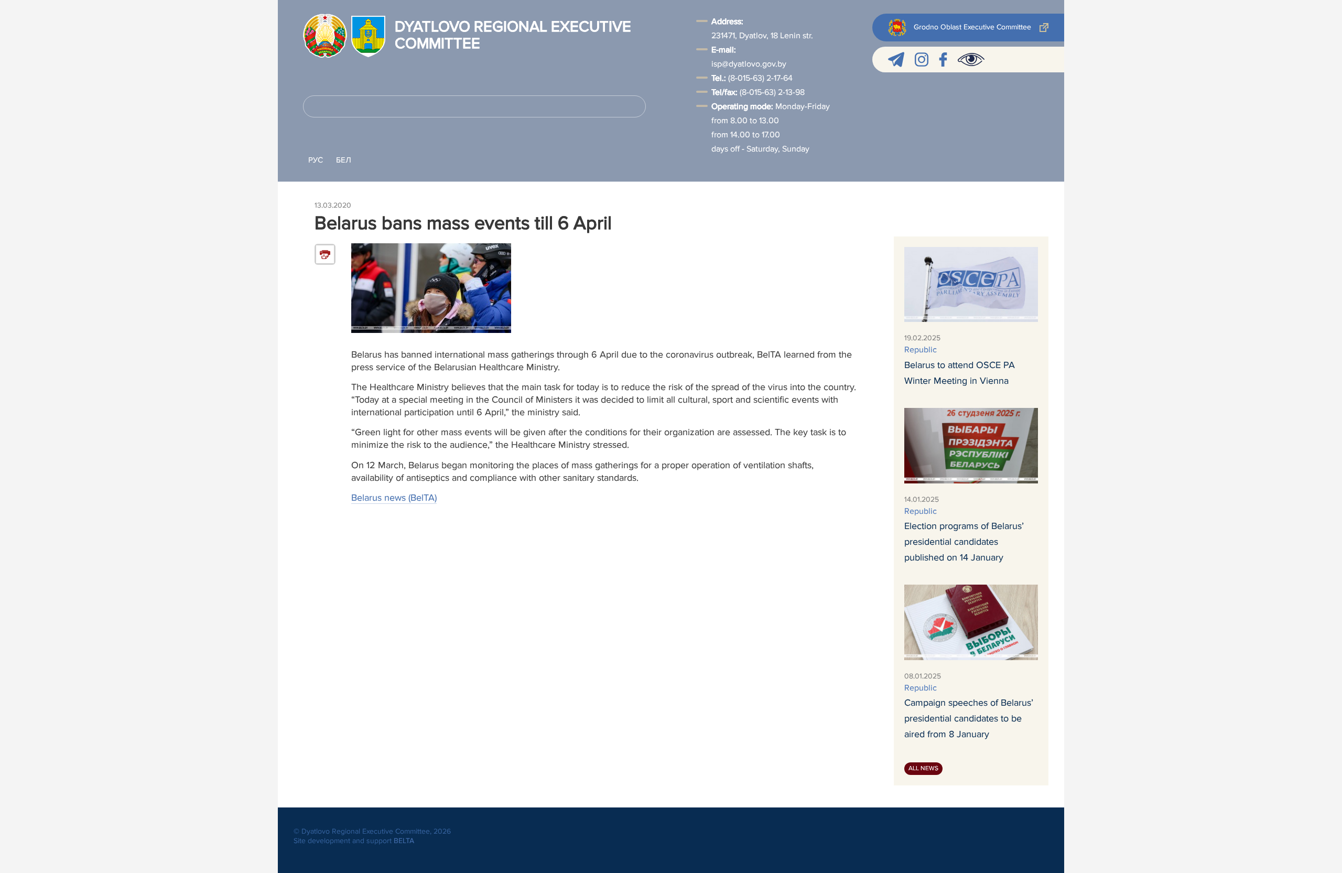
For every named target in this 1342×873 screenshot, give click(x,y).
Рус (315, 160)
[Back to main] (325, 36)
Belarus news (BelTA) (394, 497)
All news (923, 768)
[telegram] (896, 59)
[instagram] (921, 59)
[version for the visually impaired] (971, 59)
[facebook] (943, 59)
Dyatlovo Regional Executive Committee (513, 35)
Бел (343, 160)
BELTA (404, 840)
